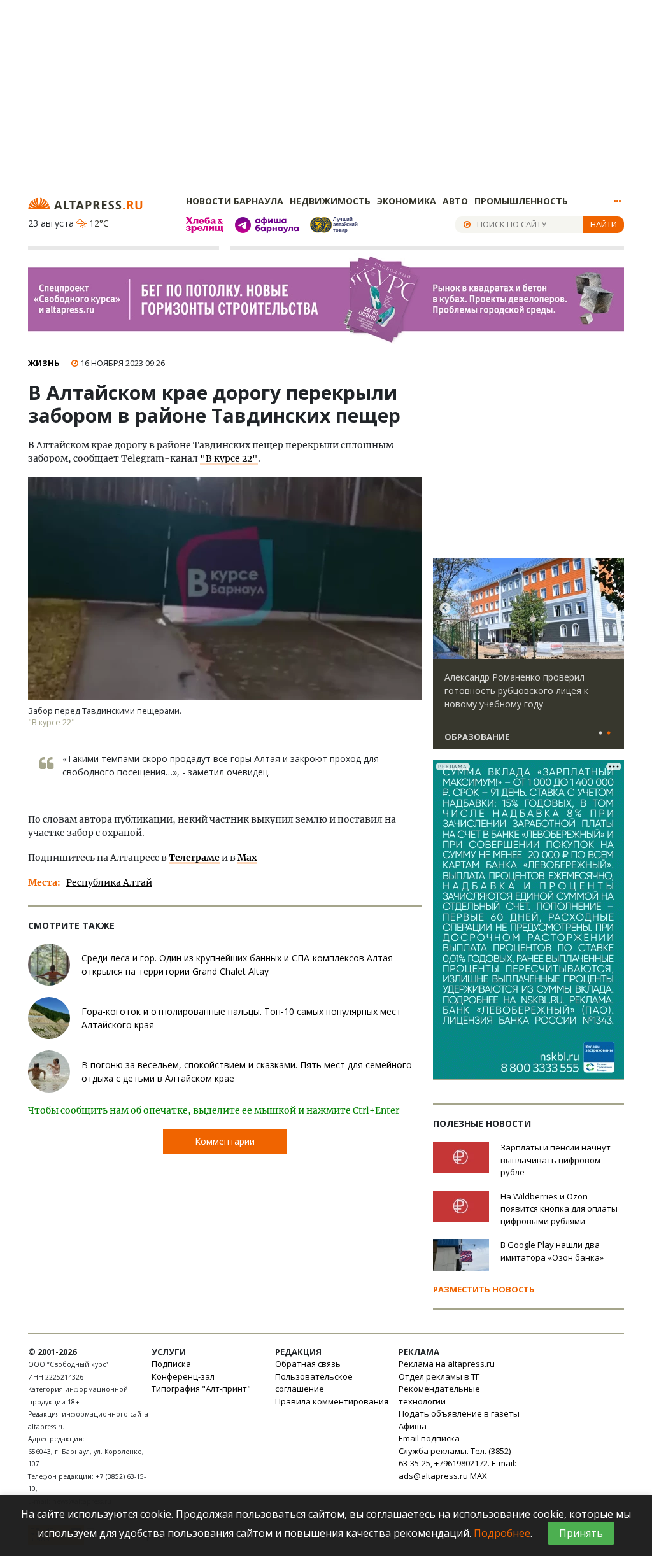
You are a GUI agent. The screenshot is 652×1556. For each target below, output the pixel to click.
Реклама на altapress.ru (447, 1363)
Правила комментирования (331, 1401)
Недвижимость (330, 201)
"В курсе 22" (229, 458)
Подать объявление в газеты (459, 1413)
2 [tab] (609, 733)
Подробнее (502, 1533)
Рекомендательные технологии (439, 1395)
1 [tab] (600, 733)
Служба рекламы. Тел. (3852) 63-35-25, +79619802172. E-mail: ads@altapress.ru (457, 1463)
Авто (455, 201)
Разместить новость (484, 1289)
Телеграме (194, 857)
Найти (603, 224)
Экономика (406, 201)
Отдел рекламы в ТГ (439, 1376)
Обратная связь (308, 1363)
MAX (478, 1476)
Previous (445, 608)
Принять (581, 1533)
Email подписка (429, 1438)
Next (612, 608)
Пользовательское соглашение (314, 1383)
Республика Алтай (109, 882)
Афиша (413, 1426)
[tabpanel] (528, 659)
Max (247, 857)
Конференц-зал (183, 1376)
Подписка (171, 1363)
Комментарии (225, 1141)
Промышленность (521, 201)
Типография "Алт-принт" (201, 1388)
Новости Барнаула (234, 201)
